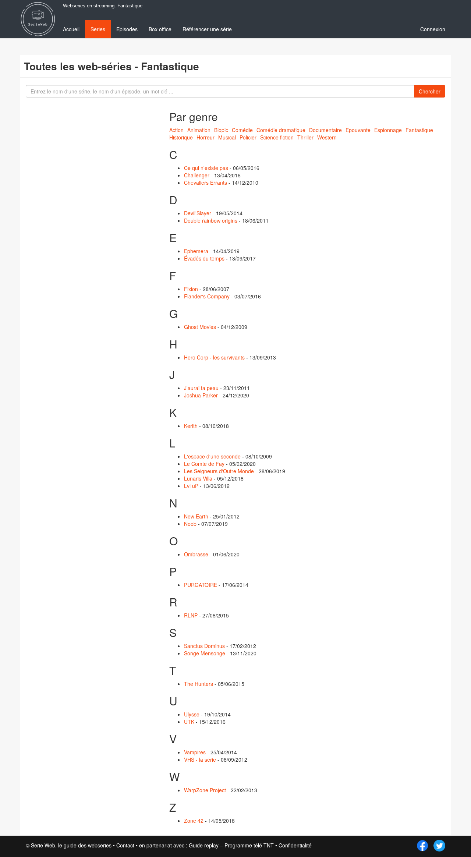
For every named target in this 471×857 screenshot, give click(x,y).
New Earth (196, 516)
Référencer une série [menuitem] (207, 29)
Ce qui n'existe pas (206, 167)
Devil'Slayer (197, 213)
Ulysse (191, 714)
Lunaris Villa (198, 478)
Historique (181, 137)
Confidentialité (295, 845)
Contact (125, 845)
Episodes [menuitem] (127, 29)
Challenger (196, 175)
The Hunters (198, 683)
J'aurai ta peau (201, 388)
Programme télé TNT (249, 845)
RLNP (191, 615)
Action (176, 130)
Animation (198, 130)
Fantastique (419, 130)
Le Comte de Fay (204, 463)
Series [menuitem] (98, 29)
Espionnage (388, 130)
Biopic (221, 130)
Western (327, 137)
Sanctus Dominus (204, 645)
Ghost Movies (200, 326)
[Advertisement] (79, 231)
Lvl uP (191, 485)
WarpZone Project (205, 790)
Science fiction (277, 137)
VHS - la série (200, 759)
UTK (189, 721)
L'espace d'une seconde (212, 456)
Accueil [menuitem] (71, 29)
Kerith (191, 425)
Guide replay (204, 845)
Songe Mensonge (204, 653)
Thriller (305, 137)
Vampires (195, 752)
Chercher (429, 91)
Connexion (432, 29)
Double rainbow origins (210, 220)
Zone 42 (193, 820)
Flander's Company (207, 296)
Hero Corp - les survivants (214, 357)
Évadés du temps (204, 258)
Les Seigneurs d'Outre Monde (219, 471)
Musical (227, 137)
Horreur (205, 137)
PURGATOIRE (200, 584)
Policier (248, 137)
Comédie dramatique (280, 130)
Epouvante (358, 130)
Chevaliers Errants (205, 182)
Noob (190, 523)
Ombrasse (196, 554)
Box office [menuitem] (160, 29)
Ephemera (196, 251)
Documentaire (325, 130)
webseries (99, 845)
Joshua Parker (201, 395)
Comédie (242, 130)
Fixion (191, 289)
